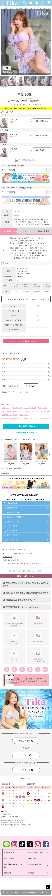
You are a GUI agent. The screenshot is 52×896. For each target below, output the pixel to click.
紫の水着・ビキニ (33, 411)
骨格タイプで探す (14, 521)
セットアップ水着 (30, 408)
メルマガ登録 (25, 769)
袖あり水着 (45, 411)
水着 (6, 8)
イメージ (26, 231)
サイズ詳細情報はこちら (27, 160)
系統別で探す (12, 507)
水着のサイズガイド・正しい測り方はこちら (26, 299)
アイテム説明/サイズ (8, 231)
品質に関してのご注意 (10, 560)
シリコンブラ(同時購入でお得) (13, 165)
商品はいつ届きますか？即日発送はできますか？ (27, 592)
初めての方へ (9, 852)
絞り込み (32, 386)
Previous (3, 42)
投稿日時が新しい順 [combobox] (10, 386)
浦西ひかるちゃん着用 (9, 415)
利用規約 (31, 872)
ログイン (25, 755)
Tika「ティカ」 (18, 211)
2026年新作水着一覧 (25, 432)
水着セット (6, 408)
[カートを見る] (49, 2)
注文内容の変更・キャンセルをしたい (22, 606)
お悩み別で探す (13, 503)
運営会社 (7, 872)
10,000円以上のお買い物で (14, 625)
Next (48, 42)
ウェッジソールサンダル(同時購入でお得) (17, 187)
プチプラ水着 (17, 408)
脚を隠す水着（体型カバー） (12, 418)
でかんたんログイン (38, 660)
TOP (2, 8)
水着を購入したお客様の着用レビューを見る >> (26, 571)
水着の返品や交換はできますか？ (20, 599)
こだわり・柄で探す (15, 517)
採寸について (7, 556)
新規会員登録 (25, 740)
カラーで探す (12, 526)
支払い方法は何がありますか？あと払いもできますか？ (26, 584)
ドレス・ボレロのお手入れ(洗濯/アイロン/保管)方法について (24, 563)
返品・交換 (32, 858)
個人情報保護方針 (34, 864)
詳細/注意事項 (43, 231)
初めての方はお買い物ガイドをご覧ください (18, 553)
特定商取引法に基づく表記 (13, 865)
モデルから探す (13, 530)
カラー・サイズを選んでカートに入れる (26, 341)
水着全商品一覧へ (25, 426)
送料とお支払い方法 (35, 852)
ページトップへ (48, 887)
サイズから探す (13, 539)
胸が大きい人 (6, 411)
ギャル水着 (42, 408)
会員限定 (14, 642)
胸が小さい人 (24, 415)
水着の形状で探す (14, 512)
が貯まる (14, 660)
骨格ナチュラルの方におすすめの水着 (37, 418)
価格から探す (12, 535)
